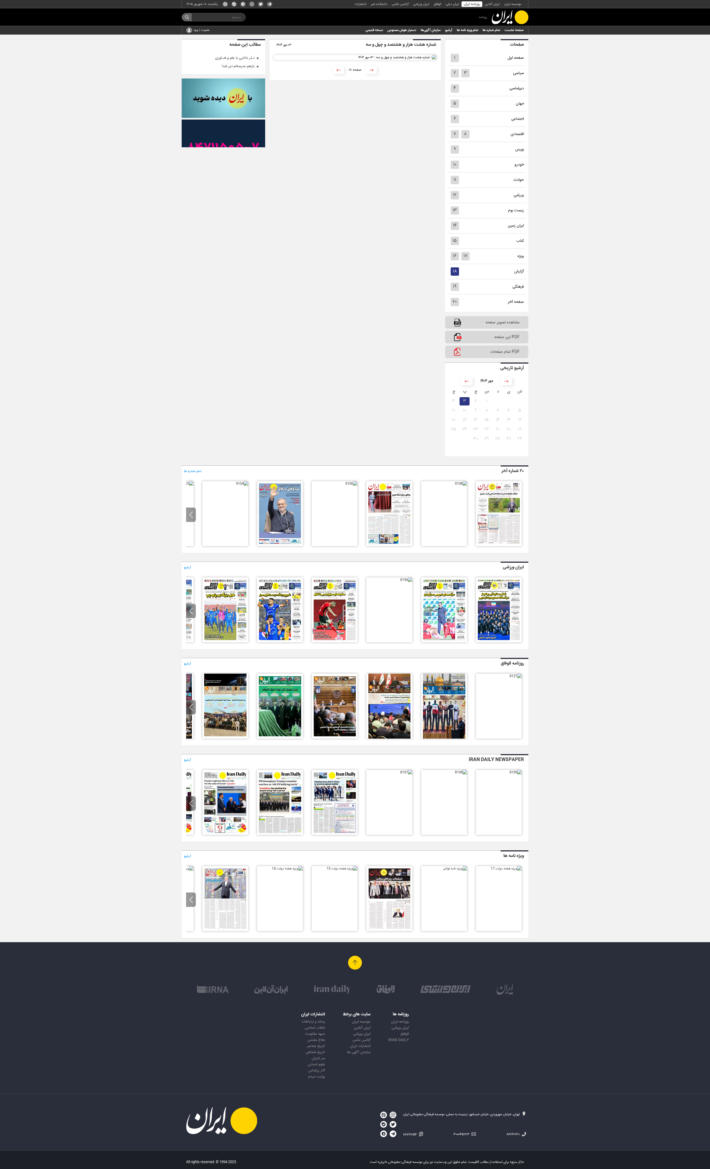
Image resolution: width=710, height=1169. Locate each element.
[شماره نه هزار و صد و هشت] (461, 483)
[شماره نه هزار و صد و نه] (499, 545)
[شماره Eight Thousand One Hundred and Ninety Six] (334, 834)
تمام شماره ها (491, 30)
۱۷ (465, 256)
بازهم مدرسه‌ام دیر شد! (238, 66)
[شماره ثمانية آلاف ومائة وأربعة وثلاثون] (334, 738)
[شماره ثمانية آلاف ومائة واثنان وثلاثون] (225, 738)
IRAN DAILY (398, 1040)
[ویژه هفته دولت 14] (287, 868)
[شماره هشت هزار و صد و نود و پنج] (334, 641)
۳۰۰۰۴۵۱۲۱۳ (461, 1134)
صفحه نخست (514, 30)
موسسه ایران (512, 4)
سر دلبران (318, 1058)
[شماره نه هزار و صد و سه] (187, 483)
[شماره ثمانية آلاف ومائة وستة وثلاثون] (444, 738)
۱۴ (455, 225)
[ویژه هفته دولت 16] (389, 930)
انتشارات (360, 4)
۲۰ (455, 302)
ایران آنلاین (492, 4)
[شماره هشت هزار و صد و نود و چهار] (280, 641)
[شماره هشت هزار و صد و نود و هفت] (444, 641)
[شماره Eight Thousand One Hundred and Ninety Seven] (406, 772)
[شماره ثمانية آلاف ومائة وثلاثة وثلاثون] (280, 738)
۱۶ (455, 256)
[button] (191, 515)
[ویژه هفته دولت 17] (506, 868)
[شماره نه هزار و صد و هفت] (389, 545)
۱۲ (455, 195)
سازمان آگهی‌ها (431, 30)
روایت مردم (316, 1077)
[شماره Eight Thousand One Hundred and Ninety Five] (280, 834)
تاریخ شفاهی (315, 1052)
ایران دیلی (452, 4)
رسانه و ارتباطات (313, 1022)
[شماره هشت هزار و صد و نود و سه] (225, 641)
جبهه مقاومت (315, 1034)
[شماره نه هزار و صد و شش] (351, 483)
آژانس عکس (400, 4)
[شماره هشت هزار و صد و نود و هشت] (499, 641)
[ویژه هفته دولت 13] (225, 930)
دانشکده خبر (379, 4)
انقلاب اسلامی (315, 1028)
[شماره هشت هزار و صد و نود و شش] (406, 580)
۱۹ (455, 286)
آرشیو (448, 30)
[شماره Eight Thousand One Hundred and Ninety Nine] (515, 772)
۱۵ (455, 241)
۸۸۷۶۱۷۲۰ (513, 1134)
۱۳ (455, 210)
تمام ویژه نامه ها (467, 30)
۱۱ (454, 180)
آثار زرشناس (316, 1070)
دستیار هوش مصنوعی (401, 30)
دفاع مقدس (316, 1040)
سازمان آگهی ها (359, 1052)
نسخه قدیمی (374, 30)
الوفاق (437, 4)
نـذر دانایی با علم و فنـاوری (235, 58)
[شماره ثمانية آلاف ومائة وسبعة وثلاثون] (515, 676)
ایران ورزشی (421, 4)
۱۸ (455, 271)
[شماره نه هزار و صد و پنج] (280, 545)
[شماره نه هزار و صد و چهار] (242, 483)
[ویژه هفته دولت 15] (341, 868)
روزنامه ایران (472, 4)
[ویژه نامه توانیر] (455, 868)
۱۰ (455, 164)
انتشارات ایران (360, 1046)
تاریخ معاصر (316, 1046)
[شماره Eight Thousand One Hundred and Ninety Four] (225, 834)
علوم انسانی (316, 1064)
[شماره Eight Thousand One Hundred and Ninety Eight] (461, 772)
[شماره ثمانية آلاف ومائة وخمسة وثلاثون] (389, 738)
